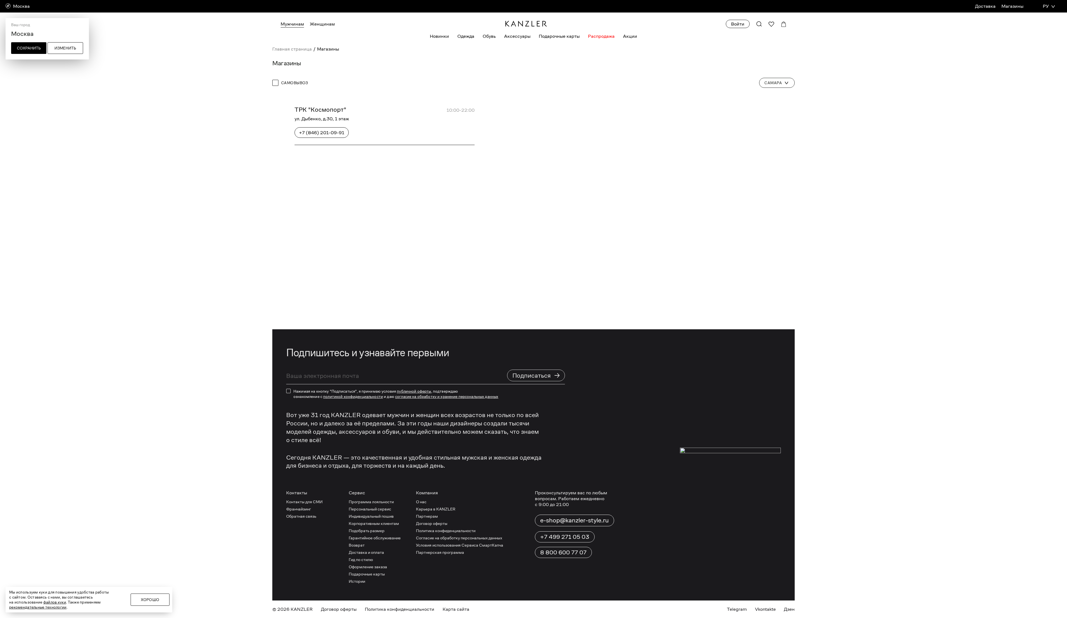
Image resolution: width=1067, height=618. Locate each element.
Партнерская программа (440, 552)
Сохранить (29, 48)
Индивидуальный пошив (371, 516)
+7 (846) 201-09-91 (321, 132)
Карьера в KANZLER (435, 509)
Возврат (357, 545)
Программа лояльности (371, 501)
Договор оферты (431, 523)
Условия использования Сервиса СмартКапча (459, 545)
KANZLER (302, 609)
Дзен (789, 609)
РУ (1046, 6)
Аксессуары (517, 36)
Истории (357, 581)
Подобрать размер (367, 530)
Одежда (465, 36)
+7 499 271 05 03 (564, 537)
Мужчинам (292, 24)
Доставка (985, 6)
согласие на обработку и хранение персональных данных (446, 396)
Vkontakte (765, 609)
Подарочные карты (559, 36)
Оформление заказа (368, 566)
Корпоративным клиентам (374, 523)
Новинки (439, 36)
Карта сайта (456, 609)
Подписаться (536, 375)
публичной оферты (414, 391)
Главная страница (292, 49)
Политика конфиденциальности (445, 530)
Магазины (1012, 6)
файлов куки (54, 602)
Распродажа (601, 36)
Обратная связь (301, 516)
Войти (737, 24)
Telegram (737, 609)
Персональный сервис (370, 509)
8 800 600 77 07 (563, 552)
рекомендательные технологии (38, 607)
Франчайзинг (298, 509)
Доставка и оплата (366, 552)
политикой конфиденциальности (353, 396)
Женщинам (322, 24)
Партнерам (427, 516)
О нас (421, 501)
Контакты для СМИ (304, 501)
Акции (630, 36)
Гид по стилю (361, 559)
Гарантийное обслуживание (375, 537)
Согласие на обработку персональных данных (459, 537)
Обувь (489, 36)
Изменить (65, 48)
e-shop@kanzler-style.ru (574, 520)
